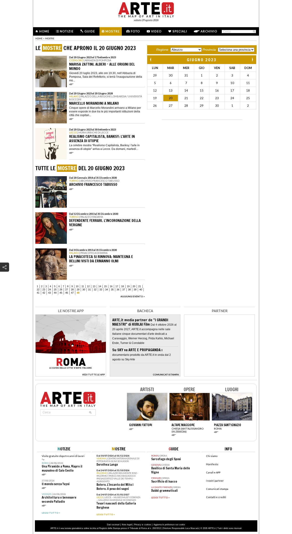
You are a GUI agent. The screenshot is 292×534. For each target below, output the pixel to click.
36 (118, 289)
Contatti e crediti (216, 497)
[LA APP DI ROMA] (71, 375)
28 (72, 289)
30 (83, 289)
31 (89, 289)
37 (123, 289)
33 (100, 289)
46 (66, 292)
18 (122, 286)
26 (61, 289)
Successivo (252, 59)
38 (129, 289)
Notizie (66, 31)
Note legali (127, 524)
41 (38, 292)
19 (128, 286)
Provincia (209, 49)
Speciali (179, 31)
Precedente (151, 59)
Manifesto (212, 464)
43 (49, 292)
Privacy (137, 524)
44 (55, 292)
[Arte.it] (146, 9)
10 (77, 286)
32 (95, 289)
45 (61, 292)
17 (116, 286)
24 (49, 289)
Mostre (112, 31)
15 (105, 286)
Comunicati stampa (217, 488)
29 (78, 289)
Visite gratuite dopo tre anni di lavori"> (63, 463)
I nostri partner (215, 480)
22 (38, 289)
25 (55, 289)
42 (43, 292)
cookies (147, 524)
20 (134, 286)
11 (82, 286)
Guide (89, 31)
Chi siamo (211, 455)
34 (106, 289)
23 (43, 289)
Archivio (209, 31)
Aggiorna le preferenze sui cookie (169, 524)
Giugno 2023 (202, 60)
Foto (135, 31)
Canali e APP (213, 472)
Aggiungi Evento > (132, 296)
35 (112, 289)
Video (156, 31)
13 (94, 286)
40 (140, 289)
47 (72, 292)
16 (111, 286)
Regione (162, 49)
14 (99, 286)
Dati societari (113, 524)
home (38, 38)
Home (44, 31)
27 (66, 289)
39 (135, 289)
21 (139, 286)
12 (88, 286)
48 (78, 292)
